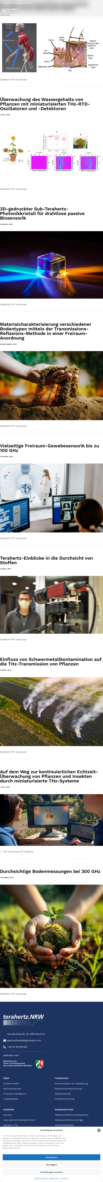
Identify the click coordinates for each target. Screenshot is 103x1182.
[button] (99, 1130)
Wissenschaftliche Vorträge (69, 1120)
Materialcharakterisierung (68, 1089)
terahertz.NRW (11, 1084)
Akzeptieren (51, 1157)
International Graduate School (19, 1120)
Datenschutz (53, 1178)
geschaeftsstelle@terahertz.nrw (18, 3)
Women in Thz (10, 1125)
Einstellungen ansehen (51, 1172)
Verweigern (51, 1165)
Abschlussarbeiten (64, 1125)
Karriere (7, 1115)
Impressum (64, 1178)
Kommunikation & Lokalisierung (71, 1084)
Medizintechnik (63, 1094)
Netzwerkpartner (12, 1089)
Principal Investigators (15, 1094)
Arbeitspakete (10, 1099)
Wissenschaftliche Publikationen (72, 1115)
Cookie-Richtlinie (40, 1178)
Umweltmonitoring (64, 1099)
